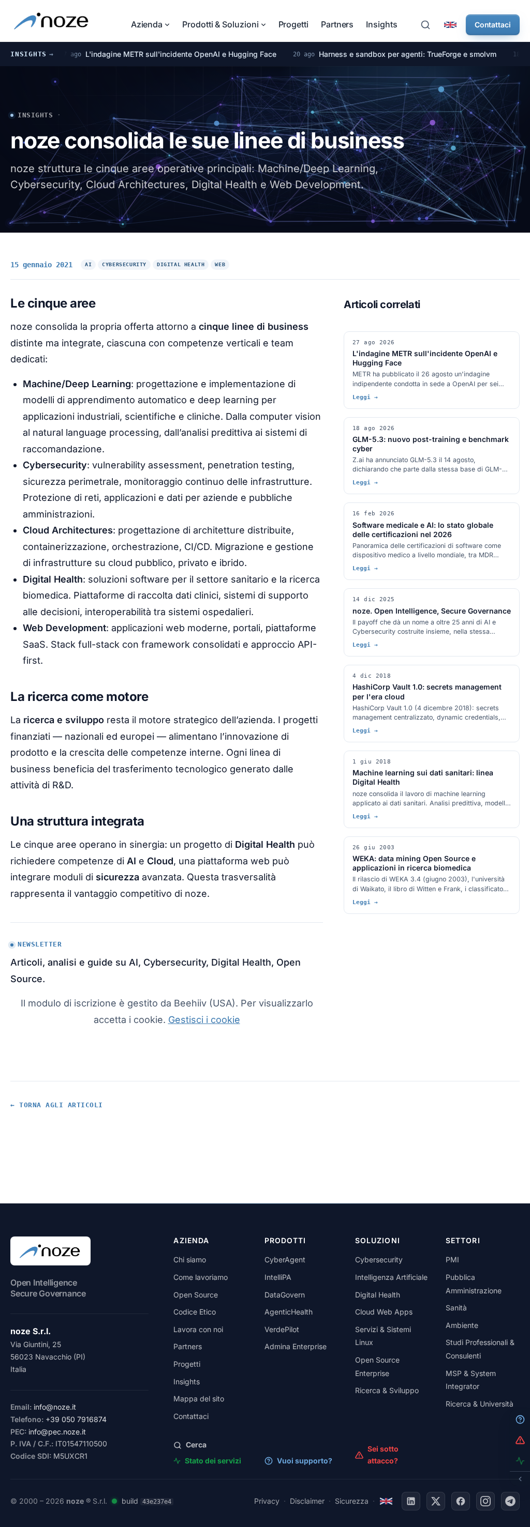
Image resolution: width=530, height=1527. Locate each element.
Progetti (293, 24)
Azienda (147, 24)
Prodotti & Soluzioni (220, 24)
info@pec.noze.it (57, 1431)
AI (88, 264)
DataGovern (284, 1294)
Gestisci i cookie (204, 1019)
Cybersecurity (124, 264)
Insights (381, 24)
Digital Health (180, 264)
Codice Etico (194, 1311)
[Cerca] (425, 25)
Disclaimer (307, 1501)
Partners (337, 24)
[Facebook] (460, 1501)
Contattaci (493, 24)
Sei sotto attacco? (383, 1454)
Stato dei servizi (213, 1460)
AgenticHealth (288, 1311)
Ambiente (462, 1325)
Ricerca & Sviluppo (387, 1390)
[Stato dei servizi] (114, 1501)
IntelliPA (277, 1277)
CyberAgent (284, 1259)
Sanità (456, 1307)
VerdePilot (281, 1329)
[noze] (52, 21)
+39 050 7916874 (76, 1419)
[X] (435, 1501)
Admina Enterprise (295, 1346)
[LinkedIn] (411, 1501)
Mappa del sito (198, 1398)
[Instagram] (485, 1501)
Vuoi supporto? (304, 1460)
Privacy (266, 1501)
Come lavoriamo (200, 1277)
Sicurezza (352, 1501)
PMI (452, 1259)
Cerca (196, 1444)
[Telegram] (510, 1501)
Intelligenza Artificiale (391, 1277)
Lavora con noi (198, 1329)
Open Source (195, 1294)
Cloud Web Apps (384, 1311)
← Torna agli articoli (56, 1105)
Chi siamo (189, 1259)
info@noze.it (55, 1406)
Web (220, 264)
